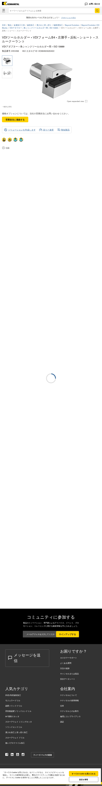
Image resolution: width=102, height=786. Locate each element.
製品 (10, 25)
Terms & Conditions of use (66, 341)
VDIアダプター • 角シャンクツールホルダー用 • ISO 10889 (34, 27)
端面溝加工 (58, 25)
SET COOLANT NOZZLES (35, 596)
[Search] (97, 10)
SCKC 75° (27, 544)
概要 (9, 153)
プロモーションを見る (68, 18)
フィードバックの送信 (42, 754)
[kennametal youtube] (17, 755)
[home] (9, 4)
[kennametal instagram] (23, 755)
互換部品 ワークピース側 (19, 163)
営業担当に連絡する (15, 119)
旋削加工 (30, 25)
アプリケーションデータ (19, 156)
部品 (9, 166)
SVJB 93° (27, 464)
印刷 (7, 147)
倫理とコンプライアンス (70, 716)
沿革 (62, 705)
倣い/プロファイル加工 (15, 743)
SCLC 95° (27, 512)
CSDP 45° (28, 432)
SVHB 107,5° (29, 480)
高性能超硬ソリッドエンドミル (18, 711)
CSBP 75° (27, 416)
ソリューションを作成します (68, 318)
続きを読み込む (51, 559)
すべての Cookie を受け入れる (83, 773)
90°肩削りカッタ (12, 716)
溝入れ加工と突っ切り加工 (16, 732)
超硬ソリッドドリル (13, 705)
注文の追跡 (64, 668)
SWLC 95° (28, 400)
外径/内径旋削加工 (13, 695)
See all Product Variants (86, 273)
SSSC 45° (27, 496)
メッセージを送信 (27, 657)
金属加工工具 (19, 25)
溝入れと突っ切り (44, 25)
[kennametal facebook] (6, 755)
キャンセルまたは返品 (69, 673)
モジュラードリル (12, 700)
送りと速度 (48, 129)
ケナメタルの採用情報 (69, 700)
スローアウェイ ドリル (14, 737)
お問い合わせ (94, 3)
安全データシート (67, 679)
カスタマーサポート (68, 657)
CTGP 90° (27, 448)
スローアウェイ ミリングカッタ (18, 721)
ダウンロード (13, 159)
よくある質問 (65, 663)
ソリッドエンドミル (13, 727)
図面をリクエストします (13, 363)
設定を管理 (83, 779)
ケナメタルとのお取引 (69, 711)
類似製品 (65, 129)
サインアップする (67, 634)
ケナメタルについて (68, 695)
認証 (62, 721)
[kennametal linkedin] (12, 755)
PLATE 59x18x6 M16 (32, 580)
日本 (4, 25)
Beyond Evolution (72, 25)
